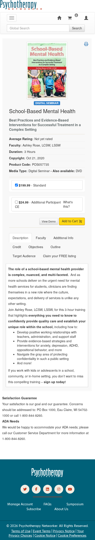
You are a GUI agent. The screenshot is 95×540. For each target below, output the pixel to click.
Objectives (35, 247)
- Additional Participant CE (38, 204)
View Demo (49, 221)
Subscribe (34, 509)
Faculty (41, 238)
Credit (17, 247)
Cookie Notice (44, 535)
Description (20, 238)
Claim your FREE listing (59, 256)
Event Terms (42, 531)
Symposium (75, 504)
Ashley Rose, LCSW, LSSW (42, 145)
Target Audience (24, 256)
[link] (25, 489)
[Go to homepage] (47, 476)
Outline (56, 247)
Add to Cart (70, 221)
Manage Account (20, 504)
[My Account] (86, 17)
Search (77, 28)
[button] (86, 44)
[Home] (59, 17)
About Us (61, 509)
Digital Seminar (47, 103)
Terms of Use (20, 531)
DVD (79, 171)
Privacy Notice (64, 531)
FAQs (47, 504)
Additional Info (63, 238)
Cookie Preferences (72, 535)
